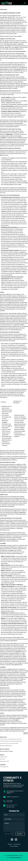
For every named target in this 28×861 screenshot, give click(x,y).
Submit (20, 834)
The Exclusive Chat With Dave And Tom (11, 739)
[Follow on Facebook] (12, 839)
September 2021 (4, 761)
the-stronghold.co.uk (18, 22)
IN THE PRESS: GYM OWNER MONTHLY (11, 741)
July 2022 (2, 759)
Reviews (10, 844)
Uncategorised (4, 766)
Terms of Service (14, 846)
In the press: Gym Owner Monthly (9, 743)
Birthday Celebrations (6, 745)
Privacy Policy (16, 844)
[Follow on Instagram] (16, 839)
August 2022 (3, 757)
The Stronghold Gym (13, 855)
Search (25, 733)
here (7, 685)
